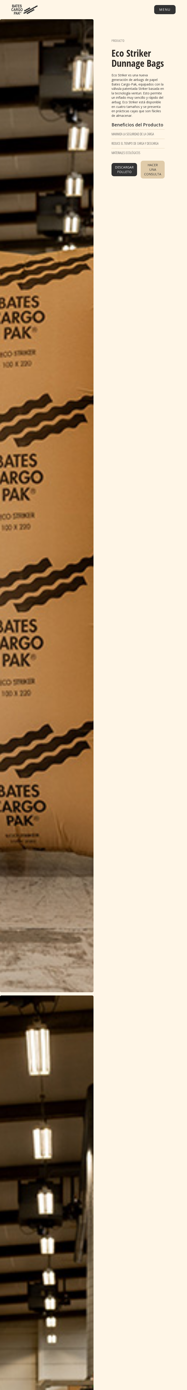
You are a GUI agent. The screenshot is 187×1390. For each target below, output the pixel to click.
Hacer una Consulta (152, 169)
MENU (165, 9)
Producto (118, 40)
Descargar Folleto (124, 169)
